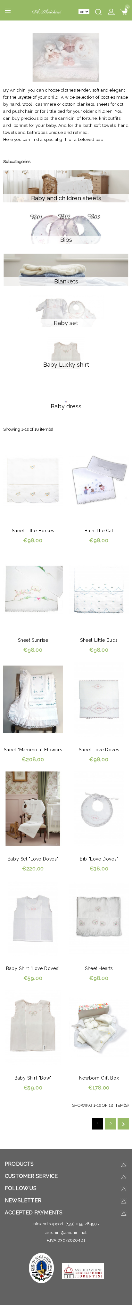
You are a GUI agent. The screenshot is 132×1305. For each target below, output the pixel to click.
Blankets (66, 281)
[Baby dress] (66, 395)
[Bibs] (66, 228)
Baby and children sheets (66, 198)
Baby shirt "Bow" (32, 1078)
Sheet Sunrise (33, 640)
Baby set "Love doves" (33, 858)
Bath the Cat (99, 530)
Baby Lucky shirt (66, 364)
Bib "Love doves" (99, 858)
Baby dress (66, 406)
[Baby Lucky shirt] (66, 353)
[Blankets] (66, 270)
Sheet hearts (99, 968)
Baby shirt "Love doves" (33, 968)
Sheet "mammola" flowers (33, 749)
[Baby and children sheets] (66, 186)
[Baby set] (66, 311)
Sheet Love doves (99, 749)
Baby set (66, 323)
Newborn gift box (99, 1078)
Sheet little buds (99, 640)
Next (123, 1124)
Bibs (66, 239)
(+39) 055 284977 (82, 1223)
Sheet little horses (33, 530)
